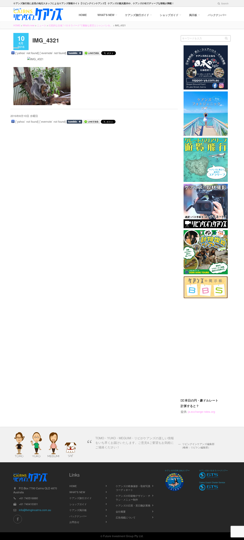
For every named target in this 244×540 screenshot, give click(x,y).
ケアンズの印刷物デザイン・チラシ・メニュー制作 (133, 497)
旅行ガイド (137, 15)
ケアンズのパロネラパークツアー (213, 470)
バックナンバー (217, 15)
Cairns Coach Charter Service (212, 482)
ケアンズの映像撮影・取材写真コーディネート (133, 488)
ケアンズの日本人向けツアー (177, 470)
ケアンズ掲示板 (78, 510)
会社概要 (121, 511)
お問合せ (74, 522)
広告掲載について (126, 517)
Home (83, 15)
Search (225, 3)
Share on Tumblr (75, 53)
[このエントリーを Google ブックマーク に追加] (12, 52)
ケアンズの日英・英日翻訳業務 (133, 505)
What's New (105, 15)
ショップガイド (169, 15)
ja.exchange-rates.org (201, 412)
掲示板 (193, 15)
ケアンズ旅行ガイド (80, 498)
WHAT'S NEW (77, 492)
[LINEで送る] (91, 53)
